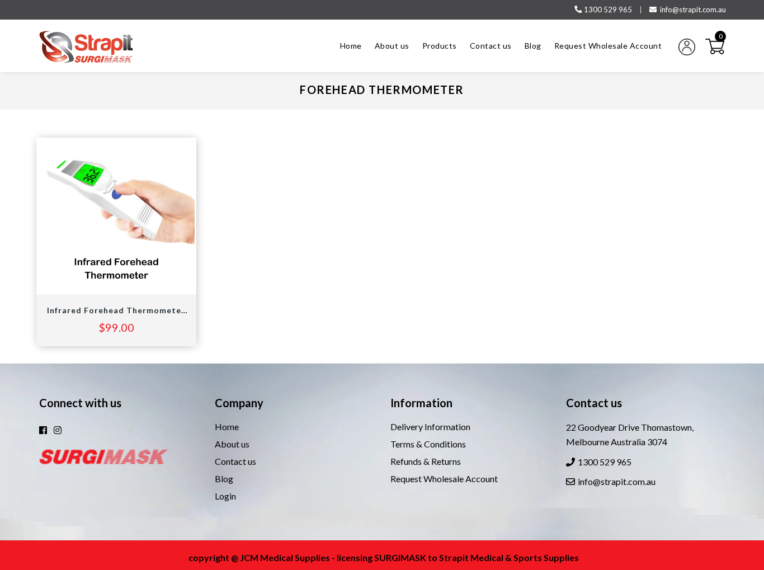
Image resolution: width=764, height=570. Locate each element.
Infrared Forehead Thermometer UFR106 (116, 310)
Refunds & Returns (425, 461)
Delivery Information (430, 426)
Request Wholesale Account (444, 478)
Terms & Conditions (428, 444)
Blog (224, 478)
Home (227, 426)
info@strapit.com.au (693, 9)
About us (232, 444)
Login (225, 496)
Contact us (235, 461)
